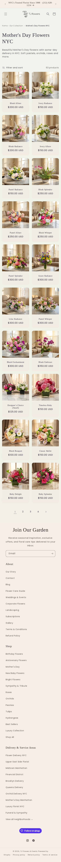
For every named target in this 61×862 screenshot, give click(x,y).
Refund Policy (13, 635)
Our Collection (16, 25)
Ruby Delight (16, 494)
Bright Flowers (13, 679)
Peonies (10, 705)
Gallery (9, 623)
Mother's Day (13, 666)
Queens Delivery (14, 787)
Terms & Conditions (16, 629)
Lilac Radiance (15, 319)
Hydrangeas (12, 717)
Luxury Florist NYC (15, 806)
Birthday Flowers (14, 654)
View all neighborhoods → (19, 819)
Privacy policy (19, 855)
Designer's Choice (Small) (16, 406)
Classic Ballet (45, 451)
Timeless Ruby (45, 405)
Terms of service (49, 855)
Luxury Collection (15, 730)
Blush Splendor (45, 189)
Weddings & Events (16, 597)
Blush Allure (15, 103)
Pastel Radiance (16, 189)
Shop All (10, 737)
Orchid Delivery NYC (16, 793)
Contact (10, 578)
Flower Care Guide (15, 591)
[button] (6, 14)
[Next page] (46, 512)
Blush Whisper (45, 233)
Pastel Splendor (16, 276)
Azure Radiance (45, 276)
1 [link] (15, 511)
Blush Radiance (15, 146)
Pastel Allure (15, 233)
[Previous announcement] (5, 4)
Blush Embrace (45, 362)
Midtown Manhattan (16, 768)
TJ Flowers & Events (29, 851)
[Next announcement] (56, 4)
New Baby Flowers (15, 673)
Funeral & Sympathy (16, 812)
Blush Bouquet (15, 451)
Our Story (11, 571)
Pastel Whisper (45, 319)
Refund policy (34, 855)
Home (5, 25)
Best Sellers (12, 724)
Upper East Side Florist (17, 761)
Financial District (14, 774)
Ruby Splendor (45, 494)
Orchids (10, 698)
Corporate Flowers (15, 603)
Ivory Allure (45, 146)
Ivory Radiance (45, 103)
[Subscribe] (52, 553)
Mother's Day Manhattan (19, 800)
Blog (8, 584)
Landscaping (12, 610)
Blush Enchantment (15, 362)
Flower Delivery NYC (16, 755)
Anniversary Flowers (16, 660)
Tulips (9, 711)
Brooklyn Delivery (15, 781)
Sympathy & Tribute (16, 685)
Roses (9, 692)
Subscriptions (13, 616)
